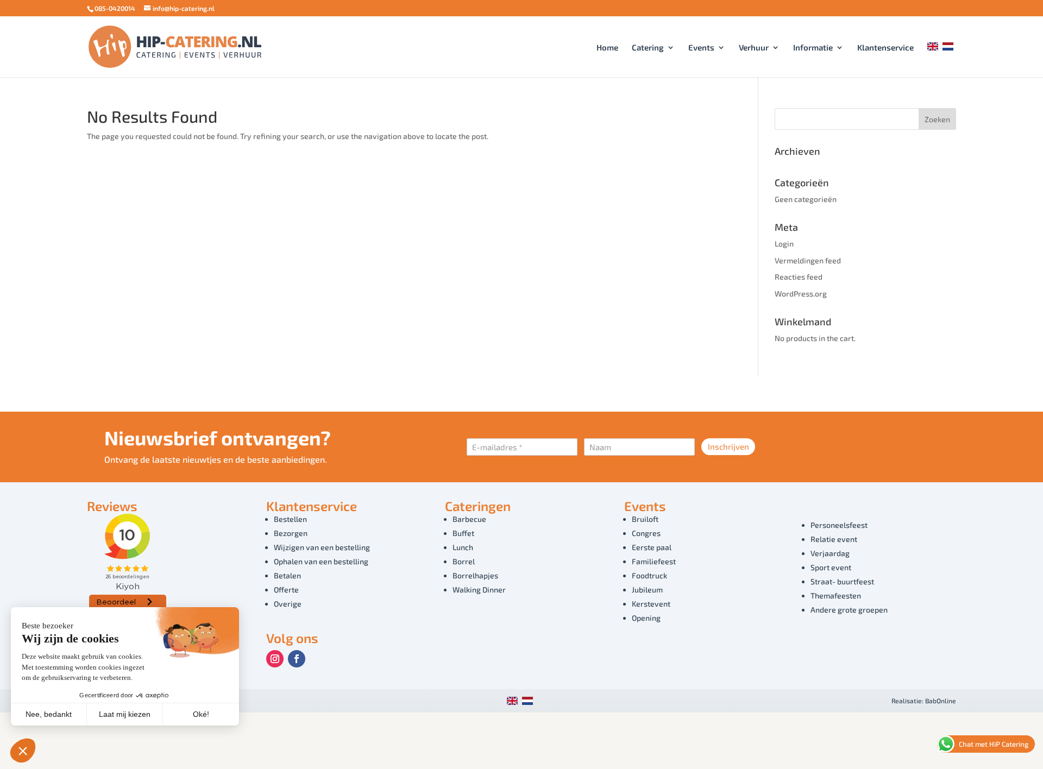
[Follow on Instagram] (275, 658)
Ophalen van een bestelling (321, 561)
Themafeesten (835, 595)
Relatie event (833, 539)
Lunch (463, 547)
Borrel (464, 561)
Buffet (463, 533)
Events (701, 47)
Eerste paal (651, 547)
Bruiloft (645, 519)
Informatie (813, 47)
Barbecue (469, 519)
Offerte (286, 589)
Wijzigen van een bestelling (322, 547)
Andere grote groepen (849, 609)
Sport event (830, 567)
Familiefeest (654, 561)
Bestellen (290, 519)
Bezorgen (290, 533)
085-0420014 (115, 8)
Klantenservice (885, 47)
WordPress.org (801, 293)
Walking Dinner (479, 589)
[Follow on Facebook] (296, 658)
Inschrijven (728, 446)
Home (607, 47)
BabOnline (940, 700)
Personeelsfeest (839, 525)
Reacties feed (798, 276)
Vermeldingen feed (808, 260)
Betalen (287, 575)
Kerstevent (651, 603)
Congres (646, 533)
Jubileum (647, 589)
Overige (287, 603)
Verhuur (754, 47)
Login (784, 243)
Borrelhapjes (475, 575)
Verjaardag (830, 553)
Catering (648, 47)
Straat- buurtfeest (842, 581)
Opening (646, 617)
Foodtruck (649, 575)
